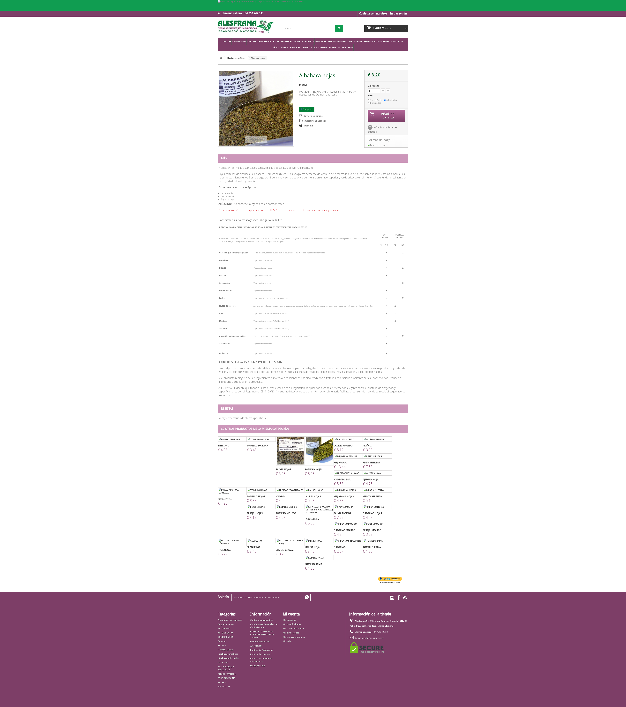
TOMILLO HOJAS (256, 496)
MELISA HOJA (312, 547)
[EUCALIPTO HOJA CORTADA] (232, 491)
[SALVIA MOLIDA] (348, 506)
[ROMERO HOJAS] (319, 450)
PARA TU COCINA (355, 41)
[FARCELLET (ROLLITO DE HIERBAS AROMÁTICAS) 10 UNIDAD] (319, 509)
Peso (370, 95)
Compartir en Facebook (314, 120)
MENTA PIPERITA (372, 496)
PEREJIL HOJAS (255, 513)
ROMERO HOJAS (313, 469)
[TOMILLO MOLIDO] (261, 439)
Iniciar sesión (398, 13)
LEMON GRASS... (285, 549)
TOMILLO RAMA (372, 547)
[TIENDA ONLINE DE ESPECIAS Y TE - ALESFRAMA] (248, 26)
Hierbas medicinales (303, 41)
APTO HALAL (307, 47)
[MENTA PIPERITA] (377, 490)
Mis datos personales (294, 636)
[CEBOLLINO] (261, 540)
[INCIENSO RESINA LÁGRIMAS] (232, 542)
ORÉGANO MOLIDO (344, 530)
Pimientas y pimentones (259, 41)
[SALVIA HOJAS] (290, 450)
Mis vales (287, 641)
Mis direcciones (291, 632)
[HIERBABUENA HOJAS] (348, 473)
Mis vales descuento (293, 628)
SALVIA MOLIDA (342, 513)
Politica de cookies (260, 654)
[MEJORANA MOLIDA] (348, 456)
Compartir (307, 109)
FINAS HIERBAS (371, 462)
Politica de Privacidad (261, 649)
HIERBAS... (281, 496)
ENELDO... (223, 445)
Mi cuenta (291, 614)
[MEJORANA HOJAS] (348, 490)
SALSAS (222, 682)
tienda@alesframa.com (373, 637)
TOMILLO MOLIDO (257, 445)
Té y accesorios (280, 47)
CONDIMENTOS (239, 41)
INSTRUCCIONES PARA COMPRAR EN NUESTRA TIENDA (262, 634)
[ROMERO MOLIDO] (290, 506)
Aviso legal (256, 645)
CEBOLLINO (253, 547)
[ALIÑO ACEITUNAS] (377, 439)
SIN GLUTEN (295, 47)
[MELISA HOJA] (319, 540)
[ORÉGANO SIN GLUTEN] (348, 540)
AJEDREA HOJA (370, 479)
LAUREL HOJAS (313, 496)
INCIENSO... (224, 549)
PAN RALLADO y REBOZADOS (376, 41)
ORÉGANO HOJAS (372, 513)
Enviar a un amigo (313, 115)
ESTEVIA (332, 47)
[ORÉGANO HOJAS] (377, 506)
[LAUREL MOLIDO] (348, 439)
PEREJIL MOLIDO (372, 530)
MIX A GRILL (320, 41)
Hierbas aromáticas (282, 41)
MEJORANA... (341, 462)
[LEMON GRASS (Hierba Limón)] (290, 542)
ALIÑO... (367, 445)
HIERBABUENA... (343, 479)
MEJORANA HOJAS (344, 496)
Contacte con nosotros (373, 13)
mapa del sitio (257, 665)
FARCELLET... (312, 518)
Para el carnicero (337, 41)
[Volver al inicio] (221, 58)
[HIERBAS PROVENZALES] (290, 490)
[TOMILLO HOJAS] (261, 490)
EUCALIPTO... (225, 499)
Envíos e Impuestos (260, 641)
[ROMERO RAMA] (319, 557)
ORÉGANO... (340, 547)
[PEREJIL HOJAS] (261, 506)
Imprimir (308, 125)
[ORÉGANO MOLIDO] (348, 523)
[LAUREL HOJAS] (319, 490)
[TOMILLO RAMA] (377, 540)
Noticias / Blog (345, 47)
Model (303, 84)
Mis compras (289, 620)
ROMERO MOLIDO (286, 513)
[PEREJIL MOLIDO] (377, 523)
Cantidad (373, 85)
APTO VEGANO (320, 47)
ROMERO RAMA (313, 564)
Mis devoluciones (292, 624)
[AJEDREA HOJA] (377, 473)
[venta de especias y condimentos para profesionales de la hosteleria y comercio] (313, 5)
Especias (227, 41)
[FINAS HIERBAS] (377, 456)
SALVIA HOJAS (283, 469)
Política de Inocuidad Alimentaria (261, 660)
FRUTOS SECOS (397, 41)
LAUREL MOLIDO (343, 445)
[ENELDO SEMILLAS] (232, 439)
